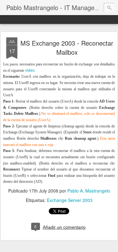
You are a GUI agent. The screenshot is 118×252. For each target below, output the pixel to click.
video (30, 70)
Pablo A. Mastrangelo (88, 191)
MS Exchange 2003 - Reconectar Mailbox (66, 47)
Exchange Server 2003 (70, 200)
